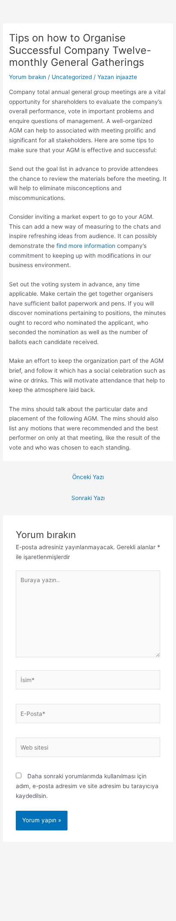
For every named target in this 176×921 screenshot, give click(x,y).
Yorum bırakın (27, 77)
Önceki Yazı (88, 477)
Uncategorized (72, 77)
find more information (85, 245)
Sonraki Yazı (88, 497)
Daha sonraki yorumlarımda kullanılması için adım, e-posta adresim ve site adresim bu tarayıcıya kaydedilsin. (87, 786)
